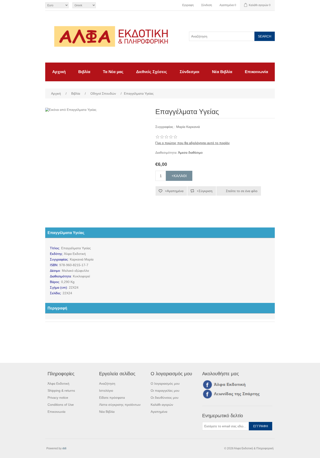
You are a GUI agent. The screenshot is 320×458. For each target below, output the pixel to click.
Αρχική (59, 72)
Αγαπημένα (159, 411)
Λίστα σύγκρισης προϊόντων (120, 404)
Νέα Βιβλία (222, 72)
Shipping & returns (61, 390)
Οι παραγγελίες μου (165, 390)
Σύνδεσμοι (189, 72)
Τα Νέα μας (113, 72)
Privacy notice (58, 397)
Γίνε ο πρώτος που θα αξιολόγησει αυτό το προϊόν (192, 143)
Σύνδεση (206, 5)
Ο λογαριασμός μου (165, 383)
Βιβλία (84, 72)
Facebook (206, 384)
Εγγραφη (188, 5)
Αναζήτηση (107, 383)
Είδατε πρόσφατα (112, 397)
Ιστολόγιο (106, 390)
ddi (64, 448)
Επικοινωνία (256, 72)
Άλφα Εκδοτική (58, 383)
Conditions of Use (61, 404)
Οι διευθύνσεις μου (165, 397)
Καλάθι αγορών (162, 404)
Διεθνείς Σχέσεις (151, 72)
